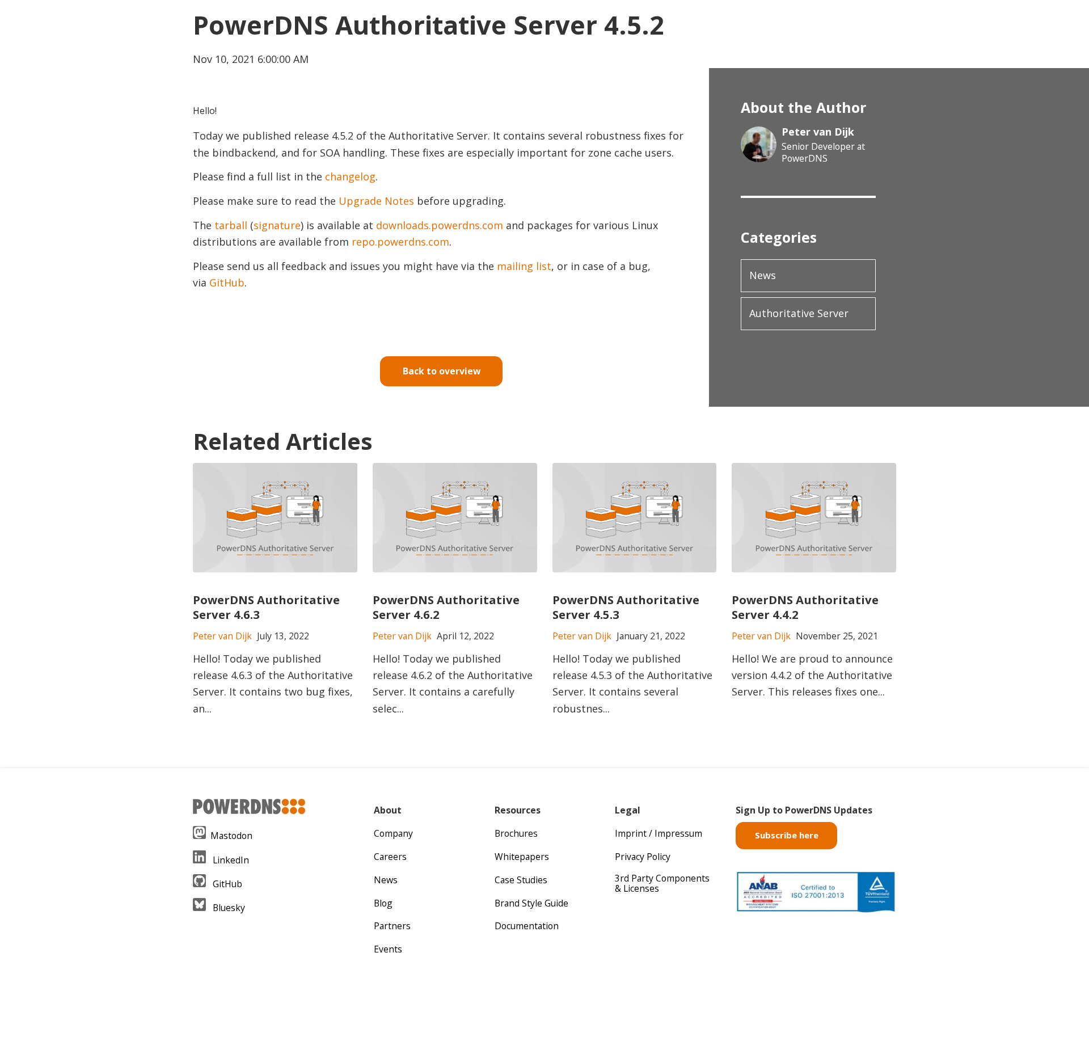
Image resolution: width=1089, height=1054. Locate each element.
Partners (392, 926)
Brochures (516, 833)
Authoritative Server (799, 313)
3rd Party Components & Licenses (662, 883)
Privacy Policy (642, 856)
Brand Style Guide (531, 903)
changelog (350, 176)
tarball (230, 225)
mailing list (524, 266)
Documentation (527, 926)
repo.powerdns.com (400, 241)
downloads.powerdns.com (439, 225)
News (762, 275)
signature (277, 225)
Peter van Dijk (818, 131)
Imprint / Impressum (658, 833)
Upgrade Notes (376, 201)
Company (393, 833)
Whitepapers (522, 856)
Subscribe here (786, 835)
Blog (383, 903)
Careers (390, 856)
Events (388, 949)
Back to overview (441, 371)
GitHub (226, 282)
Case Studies (521, 880)
